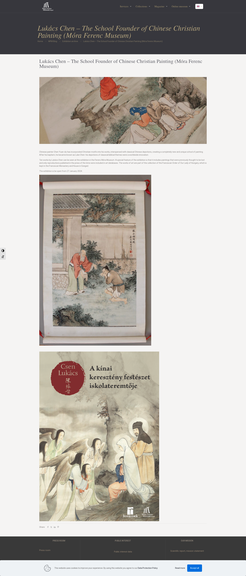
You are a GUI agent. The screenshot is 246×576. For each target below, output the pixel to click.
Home (40, 41)
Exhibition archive (70, 41)
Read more (180, 568)
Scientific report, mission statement (187, 551)
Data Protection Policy (147, 568)
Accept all (194, 568)
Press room (44, 550)
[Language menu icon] (199, 6)
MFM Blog (52, 41)
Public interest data (123, 551)
